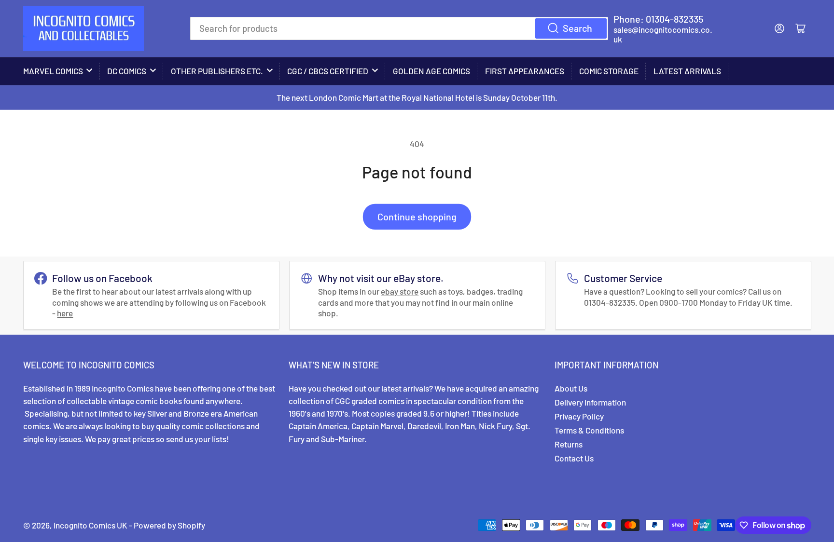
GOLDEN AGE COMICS (431, 71)
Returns (569, 444)
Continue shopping (417, 216)
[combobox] (399, 28)
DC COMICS (126, 71)
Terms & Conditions (589, 430)
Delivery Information (590, 402)
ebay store (399, 291)
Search (577, 28)
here (65, 313)
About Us (571, 388)
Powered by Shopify (169, 525)
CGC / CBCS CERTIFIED (327, 71)
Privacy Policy (579, 416)
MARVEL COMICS (53, 71)
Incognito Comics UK (90, 525)
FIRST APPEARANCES (524, 71)
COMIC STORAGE (609, 71)
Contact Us (574, 458)
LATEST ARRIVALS (687, 71)
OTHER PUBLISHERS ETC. (217, 71)
